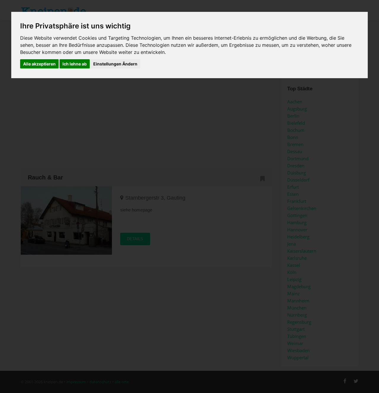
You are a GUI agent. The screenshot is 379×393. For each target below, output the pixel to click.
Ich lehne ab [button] (74, 63)
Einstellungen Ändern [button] (115, 63)
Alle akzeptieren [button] (39, 63)
